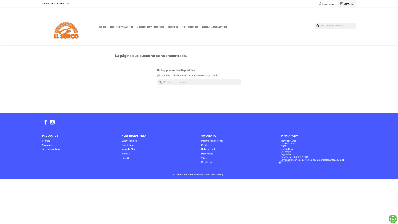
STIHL (103, 27)
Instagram (52, 122)
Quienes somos (129, 141)
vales (204, 158)
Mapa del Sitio (129, 149)
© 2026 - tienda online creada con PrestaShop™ (199, 174)
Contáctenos (128, 145)
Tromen (172, 27)
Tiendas (126, 153)
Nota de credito (209, 149)
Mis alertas (206, 162)
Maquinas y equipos (150, 27)
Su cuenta (208, 135)
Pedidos (205, 145)
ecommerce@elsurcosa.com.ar (328, 160)
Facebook (45, 122)
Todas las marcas (214, 27)
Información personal (212, 141)
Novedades (47, 145)
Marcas (125, 158)
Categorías (190, 27)
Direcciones (207, 153)
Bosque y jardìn (121, 27)
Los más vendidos (51, 149)
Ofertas (46, 141)
